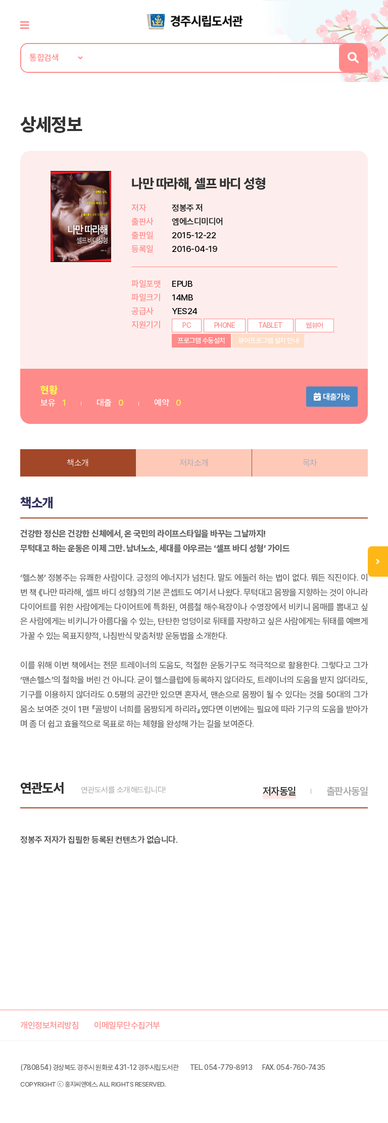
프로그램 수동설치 (201, 340)
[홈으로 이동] (194, 21)
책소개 (78, 463)
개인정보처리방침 (49, 1025)
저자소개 (194, 463)
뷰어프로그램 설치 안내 (268, 340)
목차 (310, 463)
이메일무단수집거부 (127, 1025)
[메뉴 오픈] (378, 561)
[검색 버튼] (353, 58)
